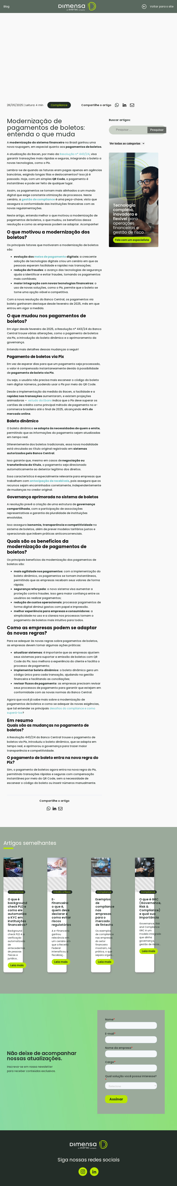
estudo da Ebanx (40, 400)
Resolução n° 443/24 (75, 154)
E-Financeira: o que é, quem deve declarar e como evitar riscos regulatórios (61, 912)
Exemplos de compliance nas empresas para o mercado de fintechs (104, 912)
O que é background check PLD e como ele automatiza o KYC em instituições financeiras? (17, 912)
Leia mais (17, 965)
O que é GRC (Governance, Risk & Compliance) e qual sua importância (150, 908)
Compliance (59, 105)
